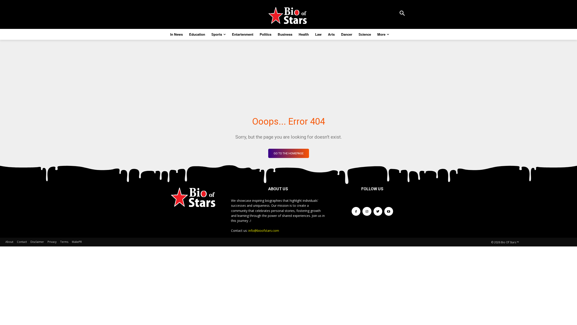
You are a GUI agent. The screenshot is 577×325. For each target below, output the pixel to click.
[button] (402, 13)
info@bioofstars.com (263, 230)
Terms (64, 242)
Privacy (52, 242)
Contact (22, 242)
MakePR (77, 242)
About (9, 242)
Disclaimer (37, 242)
